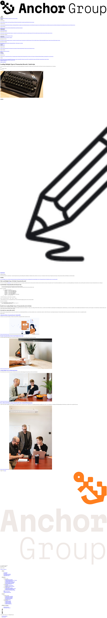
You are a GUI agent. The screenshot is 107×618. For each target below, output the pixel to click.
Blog (4, 590)
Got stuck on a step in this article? (53, 279)
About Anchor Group (6, 575)
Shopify (2, 44)
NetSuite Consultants (8, 600)
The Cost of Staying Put (50, 56)
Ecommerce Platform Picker (18, 56)
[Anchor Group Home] (53, 15)
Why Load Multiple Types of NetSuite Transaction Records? (8, 279)
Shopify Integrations (6, 51)
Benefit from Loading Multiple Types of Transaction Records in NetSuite (39, 279)
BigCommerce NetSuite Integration (40, 40)
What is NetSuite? (2, 22)
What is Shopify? (2, 45)
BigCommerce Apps (3, 43)
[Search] (0, 16)
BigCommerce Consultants (8, 597)
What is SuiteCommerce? (3, 30)
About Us (2, 17)
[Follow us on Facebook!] (2, 609)
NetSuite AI (13, 22)
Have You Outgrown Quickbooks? (34, 56)
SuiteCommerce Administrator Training (10, 588)
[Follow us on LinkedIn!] (2, 612)
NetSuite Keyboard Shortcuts (9, 585)
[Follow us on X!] (2, 610)
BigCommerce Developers (8, 598)
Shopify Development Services (11, 48)
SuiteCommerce (3, 29)
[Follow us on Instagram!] (2, 611)
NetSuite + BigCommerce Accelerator (18, 43)
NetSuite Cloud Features (8, 22)
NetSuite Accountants (8, 602)
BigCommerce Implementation (4, 40)
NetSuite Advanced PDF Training (9, 589)
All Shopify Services (31, 48)
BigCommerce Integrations (9, 43)
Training (5, 470)
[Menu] (2, 16)
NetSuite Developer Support (30, 22)
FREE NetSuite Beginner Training (4, 59)
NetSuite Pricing (17, 22)
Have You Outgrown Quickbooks (9, 582)
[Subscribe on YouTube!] (2, 613)
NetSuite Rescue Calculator (11, 56)
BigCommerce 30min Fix (7, 607)
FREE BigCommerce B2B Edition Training (36, 59)
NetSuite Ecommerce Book (7, 592)
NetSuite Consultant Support (23, 22)
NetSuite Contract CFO (8, 603)
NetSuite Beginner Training (9, 587)
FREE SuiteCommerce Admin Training (14, 59)
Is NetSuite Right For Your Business (10, 581)
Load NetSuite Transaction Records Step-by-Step (22, 279)
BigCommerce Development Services (23, 40)
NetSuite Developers (8, 601)
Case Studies (2, 53)
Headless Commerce (9, 37)
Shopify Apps (2, 51)
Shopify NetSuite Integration (18, 48)
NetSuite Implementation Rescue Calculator (11, 580)
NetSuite (2, 19)
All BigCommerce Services (56, 40)
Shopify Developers (8, 599)
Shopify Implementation (3, 48)
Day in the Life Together (14, 18)
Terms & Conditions (4, 616)
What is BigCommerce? (3, 37)
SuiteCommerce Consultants (9, 596)
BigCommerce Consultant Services (13, 40)
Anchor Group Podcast (7, 591)
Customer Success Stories (3, 18)
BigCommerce (2, 36)
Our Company (9, 18)
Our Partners (5, 573)
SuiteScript (4, 62)
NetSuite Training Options (45, 59)
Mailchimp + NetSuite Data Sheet (9, 586)
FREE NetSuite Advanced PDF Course (25, 59)
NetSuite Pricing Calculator (4, 56)
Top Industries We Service (7, 574)
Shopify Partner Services (25, 48)
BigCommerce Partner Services (49, 40)
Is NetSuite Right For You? (25, 56)
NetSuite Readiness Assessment (43, 56)
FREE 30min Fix (2, 28)
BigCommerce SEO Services (31, 40)
